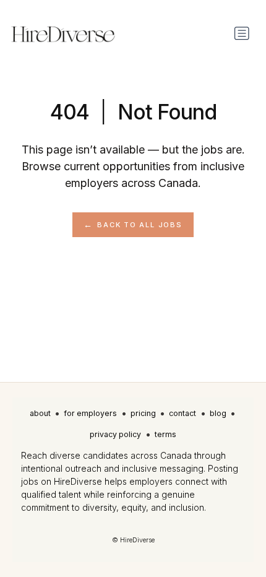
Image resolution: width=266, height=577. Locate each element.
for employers (90, 413)
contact (182, 413)
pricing (143, 413)
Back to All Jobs (139, 224)
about (40, 413)
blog (218, 413)
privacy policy (115, 434)
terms (165, 434)
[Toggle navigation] (241, 33)
